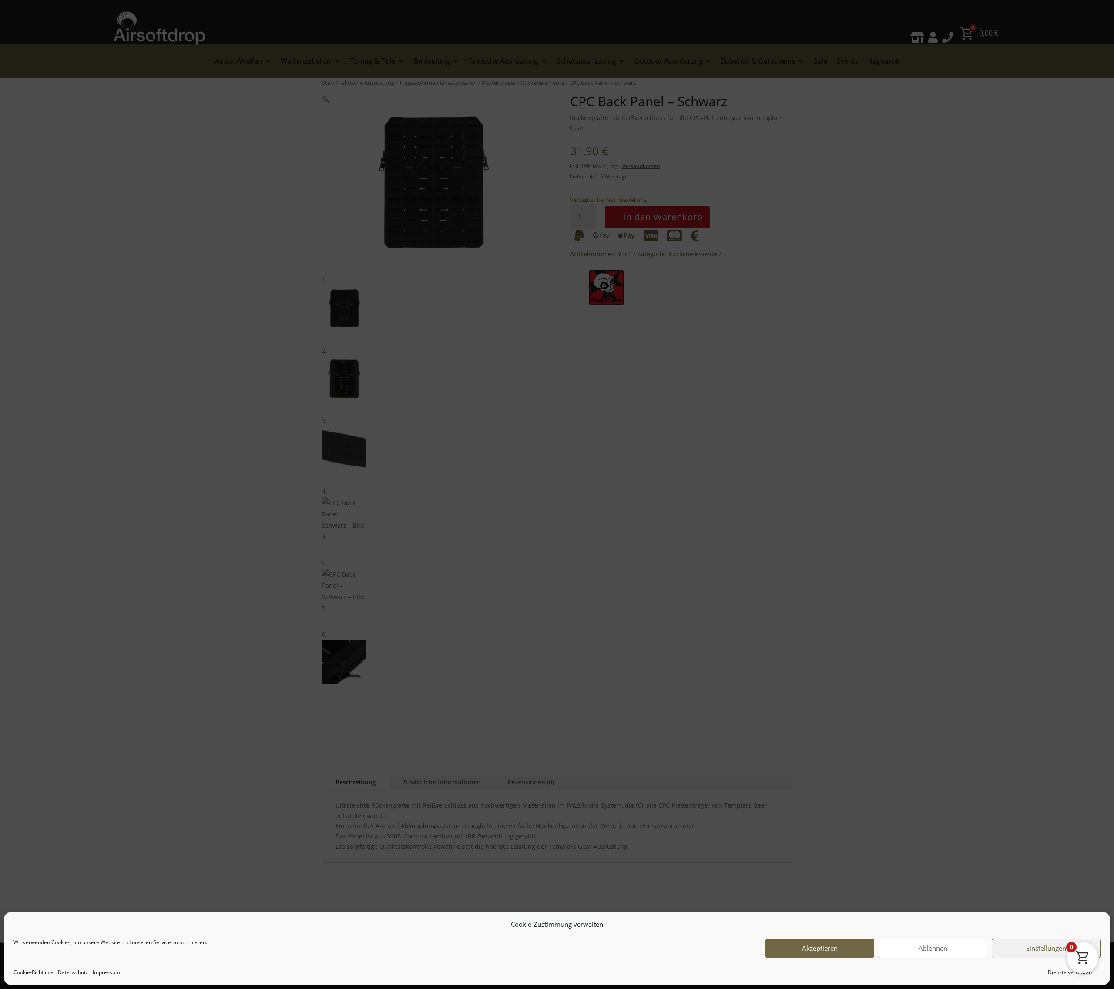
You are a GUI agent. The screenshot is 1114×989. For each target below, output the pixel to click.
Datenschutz (73, 972)
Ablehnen (933, 948)
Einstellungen (1046, 948)
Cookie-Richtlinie (33, 972)
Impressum (106, 972)
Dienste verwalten (1070, 972)
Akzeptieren (820, 948)
